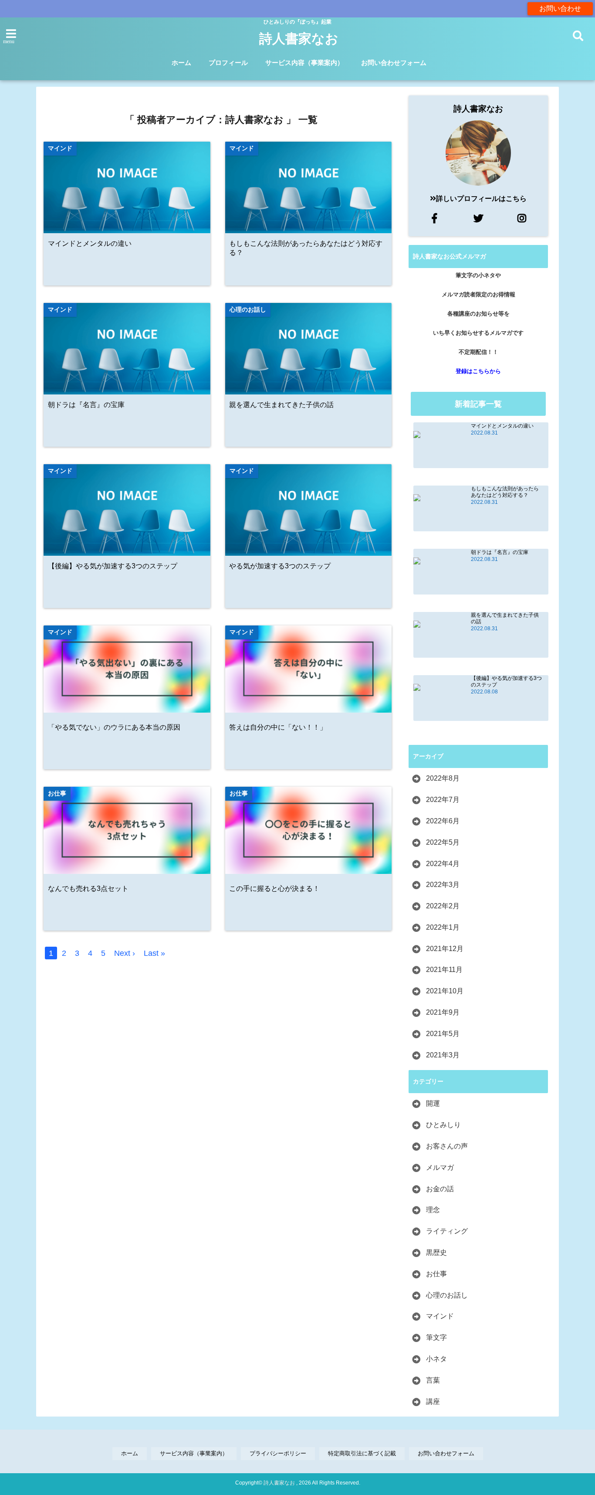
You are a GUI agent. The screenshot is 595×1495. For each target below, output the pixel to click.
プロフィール (228, 62)
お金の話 (440, 1189)
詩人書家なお (298, 38)
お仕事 (436, 1274)
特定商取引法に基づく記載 (362, 1453)
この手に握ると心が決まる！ (274, 888)
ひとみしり (443, 1124)
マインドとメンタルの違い (90, 243)
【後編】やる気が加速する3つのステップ (112, 566)
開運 (433, 1103)
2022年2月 (443, 906)
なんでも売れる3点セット (88, 888)
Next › (124, 953)
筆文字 (436, 1337)
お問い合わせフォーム (393, 62)
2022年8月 (443, 778)
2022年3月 (443, 884)
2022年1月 (443, 927)
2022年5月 (443, 842)
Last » (154, 953)
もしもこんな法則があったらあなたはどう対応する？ (305, 247)
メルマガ (440, 1167)
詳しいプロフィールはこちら (481, 198)
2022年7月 (443, 799)
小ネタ (436, 1358)
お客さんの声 (447, 1146)
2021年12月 (444, 948)
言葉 (433, 1380)
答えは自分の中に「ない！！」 (278, 727)
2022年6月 (443, 821)
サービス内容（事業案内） (304, 62)
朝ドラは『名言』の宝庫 (86, 404)
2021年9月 (443, 1012)
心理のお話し (447, 1295)
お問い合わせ (560, 8)
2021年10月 (444, 991)
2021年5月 (443, 1033)
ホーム (181, 62)
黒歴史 (436, 1252)
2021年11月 (444, 969)
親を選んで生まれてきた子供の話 (281, 404)
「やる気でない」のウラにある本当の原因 (114, 727)
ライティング (447, 1231)
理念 (433, 1209)
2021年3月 (443, 1055)
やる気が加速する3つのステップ (280, 566)
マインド (440, 1316)
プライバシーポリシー (278, 1453)
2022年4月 (443, 863)
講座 (433, 1401)
